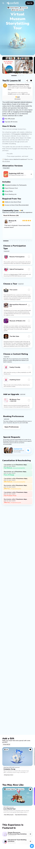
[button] (3, 3)
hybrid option (14, 274)
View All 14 (6, 744)
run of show (6, 161)
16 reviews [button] (17, 99)
